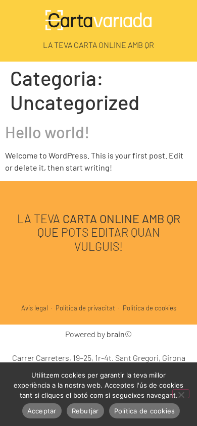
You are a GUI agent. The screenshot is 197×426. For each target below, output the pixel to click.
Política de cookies (149, 308)
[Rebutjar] (180, 393)
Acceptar (42, 411)
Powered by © (98, 334)
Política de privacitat (85, 308)
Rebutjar (85, 411)
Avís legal (34, 308)
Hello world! (47, 131)
